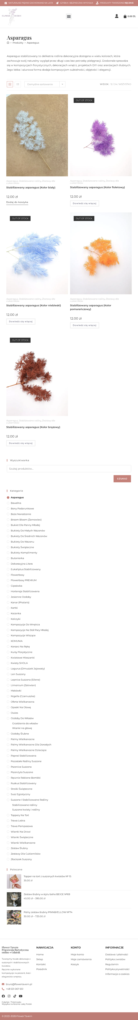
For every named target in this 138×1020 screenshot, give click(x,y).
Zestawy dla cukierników (25, 853)
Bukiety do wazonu (22, 541)
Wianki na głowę (22, 728)
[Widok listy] (18, 84)
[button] (69, 16)
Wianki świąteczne (22, 837)
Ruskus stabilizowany (23, 783)
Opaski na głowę (21, 707)
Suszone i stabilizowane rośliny (29, 799)
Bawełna (16, 502)
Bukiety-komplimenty (24, 552)
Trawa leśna (18, 820)
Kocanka (16, 613)
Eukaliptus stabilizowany (26, 569)
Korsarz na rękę (20, 646)
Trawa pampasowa (22, 826)
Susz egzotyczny (20, 794)
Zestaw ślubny (19, 848)
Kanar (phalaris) (20, 602)
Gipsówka (16, 585)
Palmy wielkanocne (22, 739)
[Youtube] (20, 996)
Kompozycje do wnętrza (25, 624)
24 (115, 84)
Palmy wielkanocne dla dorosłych (31, 744)
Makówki (16, 690)
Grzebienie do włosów (25, 723)
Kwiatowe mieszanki (23, 657)
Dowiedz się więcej (84, 203)
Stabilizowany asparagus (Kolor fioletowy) (97, 187)
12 (111, 84)
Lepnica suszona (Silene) (25, 679)
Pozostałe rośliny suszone (26, 761)
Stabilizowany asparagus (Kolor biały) (30, 187)
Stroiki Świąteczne (21, 788)
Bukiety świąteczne (22, 547)
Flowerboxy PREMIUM (23, 580)
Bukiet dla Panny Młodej (25, 525)
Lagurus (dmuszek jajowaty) (28, 668)
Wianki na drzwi (21, 831)
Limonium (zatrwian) (23, 685)
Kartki (14, 607)
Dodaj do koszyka (17, 202)
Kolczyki (15, 618)
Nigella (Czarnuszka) (23, 696)
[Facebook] (3, 996)
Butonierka (17, 558)
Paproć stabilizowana (23, 755)
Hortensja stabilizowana (25, 591)
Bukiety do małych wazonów (28, 530)
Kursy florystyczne (21, 652)
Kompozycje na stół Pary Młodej (30, 630)
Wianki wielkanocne (23, 842)
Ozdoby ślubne (20, 733)
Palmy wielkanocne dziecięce (29, 750)
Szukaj (122, 478)
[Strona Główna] (8, 42)
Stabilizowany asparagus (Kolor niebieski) (33, 305)
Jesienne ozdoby (21, 596)
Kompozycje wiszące (23, 635)
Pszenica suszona (21, 766)
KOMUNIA (16, 640)
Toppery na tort (20, 815)
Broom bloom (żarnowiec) (26, 519)
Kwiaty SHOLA (19, 663)
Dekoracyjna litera (22, 563)
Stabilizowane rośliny (30, 181)
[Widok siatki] (10, 84)
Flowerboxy (17, 574)
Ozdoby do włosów (22, 718)
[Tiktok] (14, 996)
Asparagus (33, 42)
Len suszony (18, 674)
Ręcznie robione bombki (26, 777)
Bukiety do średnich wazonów (29, 536)
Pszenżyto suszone (22, 772)
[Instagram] (9, 996)
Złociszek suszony (21, 859)
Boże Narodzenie (21, 514)
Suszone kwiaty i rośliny (26, 809)
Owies (14, 712)
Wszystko (125, 84)
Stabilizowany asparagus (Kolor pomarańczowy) (90, 307)
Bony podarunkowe (22, 508)
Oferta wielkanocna (22, 701)
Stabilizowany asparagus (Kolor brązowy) (33, 427)
